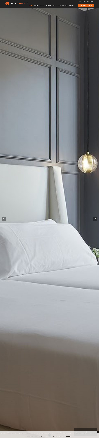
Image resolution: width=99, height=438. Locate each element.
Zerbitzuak (42, 5)
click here (68, 436)
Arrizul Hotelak (57, 5)
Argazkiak (48, 5)
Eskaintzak (71, 5)
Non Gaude (64, 5)
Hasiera (31, 5)
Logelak (36, 5)
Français (87, 1)
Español (79, 1)
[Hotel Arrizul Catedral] (13, 3)
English (83, 1)
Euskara (91, 1)
